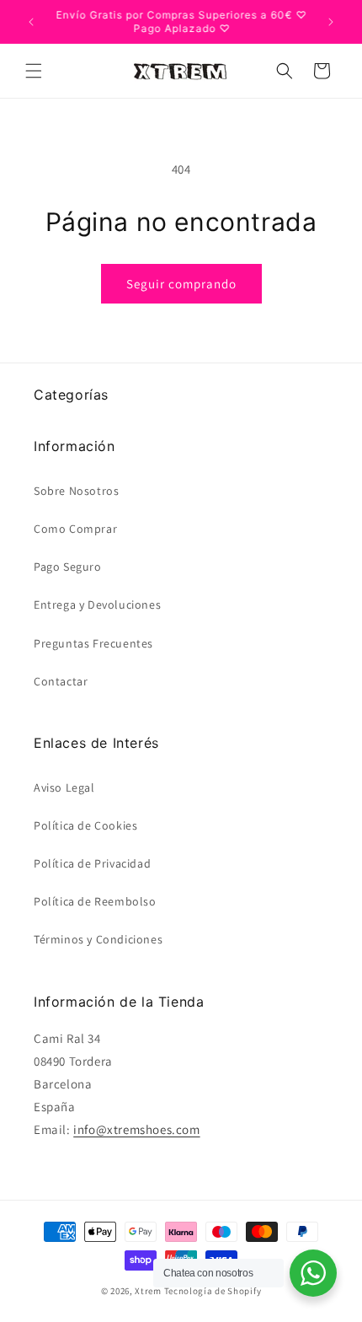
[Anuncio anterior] (31, 21)
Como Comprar (75, 528)
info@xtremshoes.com (136, 1129)
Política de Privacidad (92, 863)
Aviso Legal (64, 787)
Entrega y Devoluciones (97, 604)
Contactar (61, 681)
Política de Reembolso (95, 901)
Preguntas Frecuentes (93, 643)
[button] (33, 70)
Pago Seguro (68, 566)
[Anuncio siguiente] (330, 21)
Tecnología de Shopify (213, 1291)
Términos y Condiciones (98, 939)
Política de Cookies (85, 825)
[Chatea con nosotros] (313, 1273)
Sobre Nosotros (76, 490)
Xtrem (148, 1291)
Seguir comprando (181, 284)
